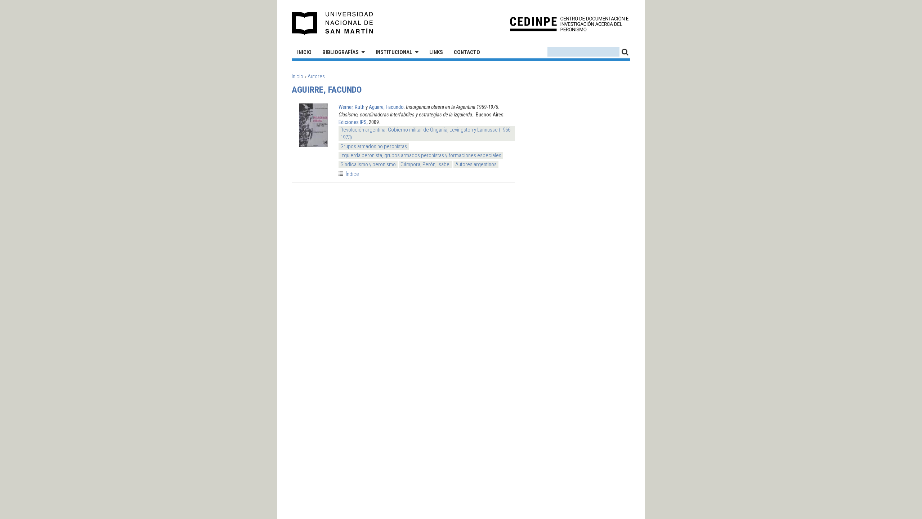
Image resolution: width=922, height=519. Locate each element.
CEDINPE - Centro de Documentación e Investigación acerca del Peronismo (569, 23)
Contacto (467, 52)
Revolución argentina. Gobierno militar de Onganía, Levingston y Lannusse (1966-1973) (426, 134)
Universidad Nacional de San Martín (332, 23)
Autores (316, 76)
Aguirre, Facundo (386, 107)
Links (436, 52)
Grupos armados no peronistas (373, 146)
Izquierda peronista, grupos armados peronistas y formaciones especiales (420, 155)
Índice (352, 174)
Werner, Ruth (351, 107)
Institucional (394, 52)
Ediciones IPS (353, 122)
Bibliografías (340, 52)
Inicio (304, 52)
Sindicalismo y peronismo (368, 164)
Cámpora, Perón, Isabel (425, 164)
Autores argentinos (476, 164)
